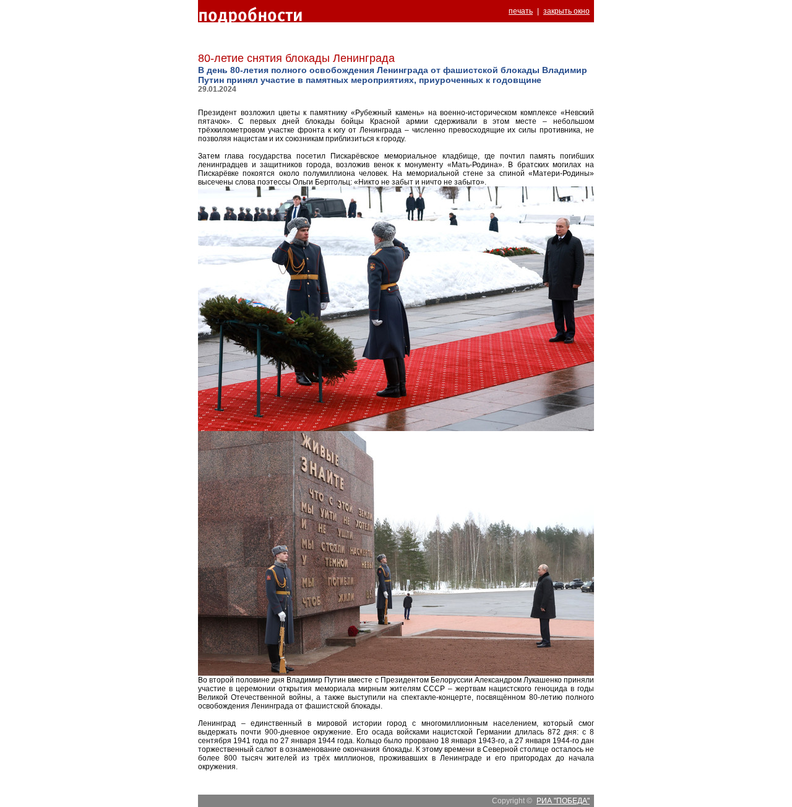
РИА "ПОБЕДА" (563, 800)
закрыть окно (566, 11)
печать (521, 11)
